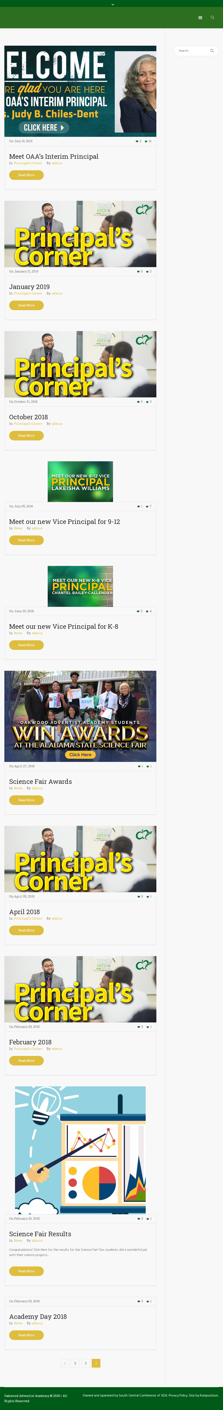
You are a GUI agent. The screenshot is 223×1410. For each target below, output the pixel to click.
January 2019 (29, 286)
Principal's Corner (28, 163)
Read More (26, 175)
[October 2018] (80, 364)
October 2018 (28, 417)
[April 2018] (80, 858)
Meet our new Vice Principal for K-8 (63, 626)
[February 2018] (80, 989)
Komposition (209, 1395)
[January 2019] (80, 233)
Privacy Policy (178, 1395)
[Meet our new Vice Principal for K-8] (80, 586)
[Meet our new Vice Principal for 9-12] (80, 481)
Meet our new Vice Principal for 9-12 (64, 521)
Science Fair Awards (40, 781)
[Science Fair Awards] (80, 716)
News (18, 528)
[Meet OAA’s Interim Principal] (80, 91)
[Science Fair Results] (80, 1150)
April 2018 (24, 911)
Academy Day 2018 (38, 1316)
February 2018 (30, 1042)
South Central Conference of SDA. (143, 1395)
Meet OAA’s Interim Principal (54, 156)
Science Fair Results (40, 1233)
